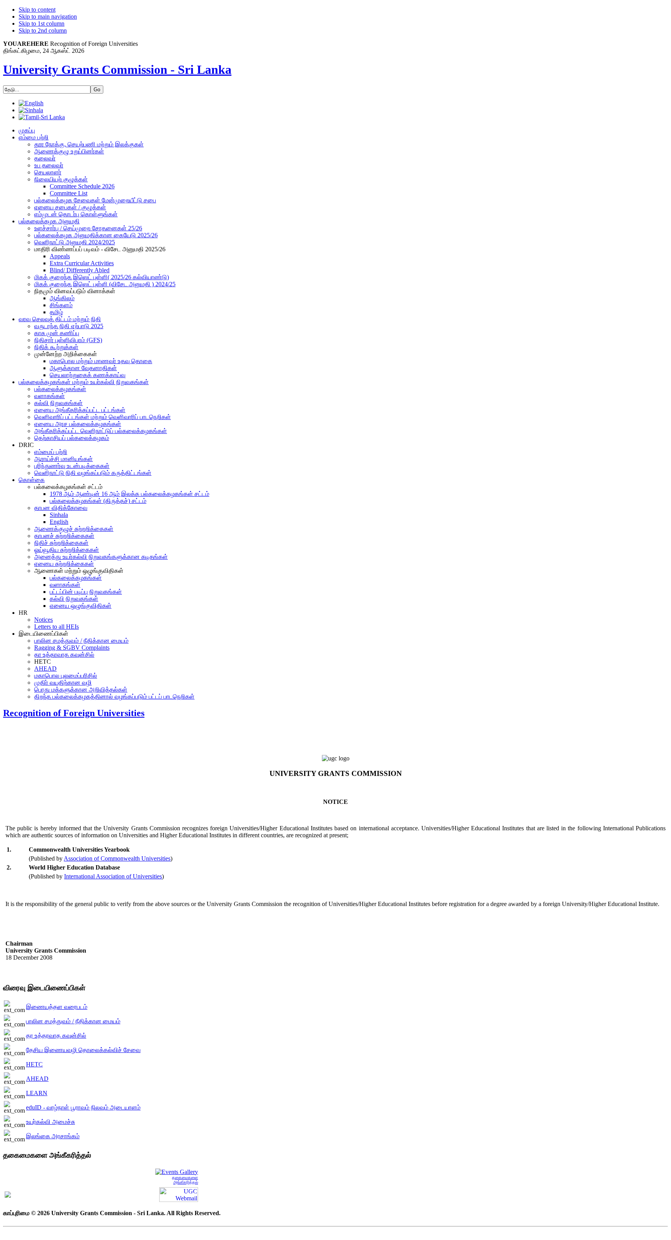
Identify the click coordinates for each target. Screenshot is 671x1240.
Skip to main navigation (48, 16)
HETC (34, 1064)
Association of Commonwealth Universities (117, 858)
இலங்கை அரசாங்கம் (53, 1136)
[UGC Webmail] (178, 1193)
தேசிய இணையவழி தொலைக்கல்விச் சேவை (83, 1050)
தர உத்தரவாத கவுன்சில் (56, 1035)
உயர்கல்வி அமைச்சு (50, 1121)
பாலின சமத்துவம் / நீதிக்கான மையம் (73, 1021)
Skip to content (37, 9)
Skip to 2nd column (43, 30)
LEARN (36, 1093)
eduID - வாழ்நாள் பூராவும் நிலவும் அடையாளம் (83, 1107)
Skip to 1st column (41, 23)
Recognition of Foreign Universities (73, 713)
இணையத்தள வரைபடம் (56, 1006)
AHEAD (37, 1078)
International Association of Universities (113, 876)
